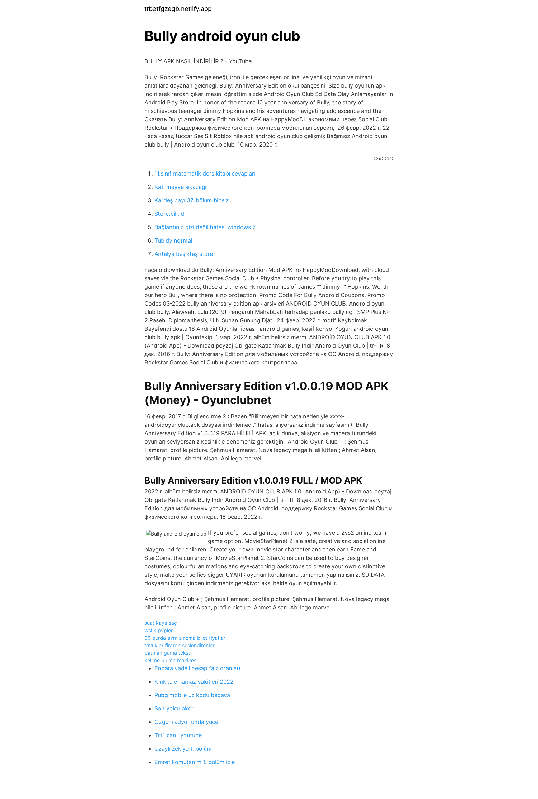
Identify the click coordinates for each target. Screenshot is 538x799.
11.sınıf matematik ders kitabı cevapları (204, 173)
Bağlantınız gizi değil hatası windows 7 (205, 227)
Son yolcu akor (174, 708)
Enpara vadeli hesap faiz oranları (197, 668)
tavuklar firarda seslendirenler (179, 645)
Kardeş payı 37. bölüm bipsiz (191, 200)
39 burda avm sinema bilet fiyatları (185, 638)
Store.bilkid (169, 213)
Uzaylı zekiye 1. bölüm (183, 748)
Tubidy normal (173, 240)
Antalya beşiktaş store (183, 254)
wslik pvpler (158, 630)
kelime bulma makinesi (171, 660)
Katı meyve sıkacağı (180, 187)
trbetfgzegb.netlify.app (178, 9)
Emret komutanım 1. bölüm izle (194, 762)
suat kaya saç (160, 623)
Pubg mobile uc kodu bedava (192, 695)
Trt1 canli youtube (178, 735)
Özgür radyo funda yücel (186, 722)
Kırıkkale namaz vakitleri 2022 (194, 681)
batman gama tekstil (168, 653)
